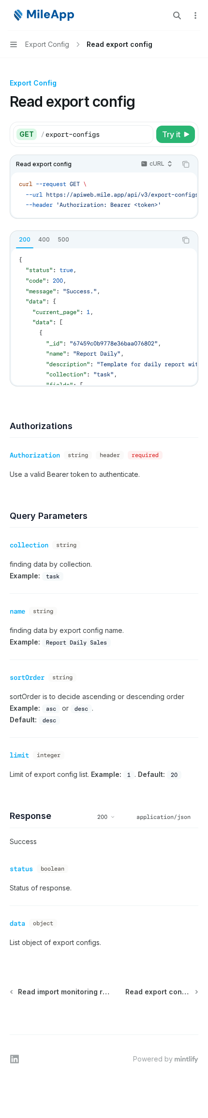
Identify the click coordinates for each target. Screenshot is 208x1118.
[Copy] (144, 134)
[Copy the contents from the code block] (185, 164)
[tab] (24, 239)
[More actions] (195, 15)
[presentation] (104, 194)
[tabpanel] (104, 316)
